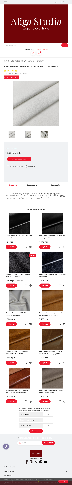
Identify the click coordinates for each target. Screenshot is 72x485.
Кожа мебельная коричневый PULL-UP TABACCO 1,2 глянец (17, 391)
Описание (13, 185)
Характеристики (33, 185)
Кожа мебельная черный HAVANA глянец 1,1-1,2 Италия (52, 237)
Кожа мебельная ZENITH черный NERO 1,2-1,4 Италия (18, 275)
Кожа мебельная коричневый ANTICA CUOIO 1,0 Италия (50, 314)
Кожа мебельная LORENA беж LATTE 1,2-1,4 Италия (17, 314)
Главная (6, 60)
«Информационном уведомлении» (37, 481)
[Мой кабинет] (33, 53)
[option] (36, 103)
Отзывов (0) (55, 185)
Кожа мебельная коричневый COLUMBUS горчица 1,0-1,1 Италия (52, 353)
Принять (63, 481)
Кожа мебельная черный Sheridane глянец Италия (19, 237)
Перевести (36, 431)
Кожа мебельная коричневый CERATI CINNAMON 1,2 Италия (17, 353)
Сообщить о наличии (19, 159)
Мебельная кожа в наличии (34, 60)
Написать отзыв (21, 73)
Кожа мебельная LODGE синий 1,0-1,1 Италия (52, 275)
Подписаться (48, 443)
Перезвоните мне (42, 49)
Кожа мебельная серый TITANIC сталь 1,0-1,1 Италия (51, 391)
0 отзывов (9, 73)
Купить (11, 247)
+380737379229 (29, 49)
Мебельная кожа (17, 60)
